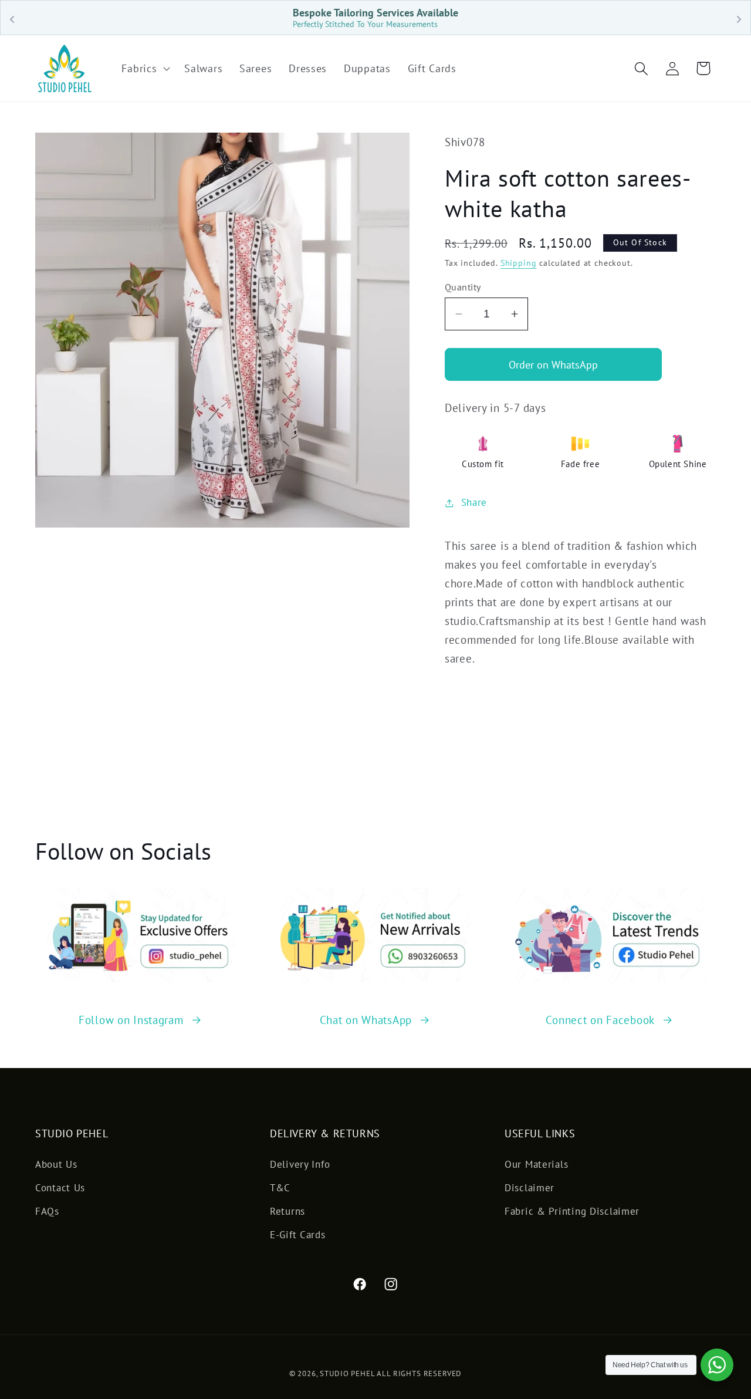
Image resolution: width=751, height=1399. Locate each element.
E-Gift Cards (298, 1234)
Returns (287, 1211)
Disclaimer (529, 1187)
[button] (144, 68)
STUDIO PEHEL (348, 1373)
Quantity (463, 287)
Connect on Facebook (600, 1019)
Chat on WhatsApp (366, 1019)
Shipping (518, 262)
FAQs (47, 1211)
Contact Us (60, 1187)
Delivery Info (300, 1164)
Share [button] (474, 502)
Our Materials (536, 1164)
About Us (56, 1164)
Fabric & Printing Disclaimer (572, 1211)
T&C (280, 1187)
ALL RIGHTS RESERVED (419, 1373)
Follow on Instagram (131, 1019)
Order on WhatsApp (553, 364)
